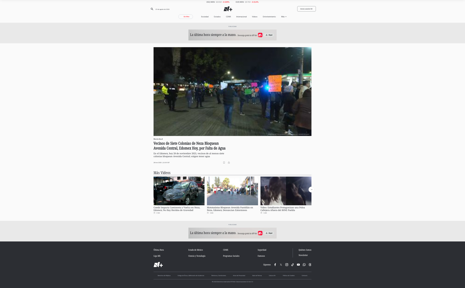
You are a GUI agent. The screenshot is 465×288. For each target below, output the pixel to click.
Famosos (261, 255)
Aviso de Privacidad (239, 276)
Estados (217, 16)
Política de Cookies (289, 276)
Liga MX (157, 255)
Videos (254, 16)
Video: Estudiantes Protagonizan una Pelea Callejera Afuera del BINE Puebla (282, 209)
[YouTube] (298, 264)
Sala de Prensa (257, 276)
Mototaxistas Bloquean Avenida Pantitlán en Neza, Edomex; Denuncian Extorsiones (230, 209)
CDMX (228, 16)
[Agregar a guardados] (224, 162)
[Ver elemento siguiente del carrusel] (311, 189)
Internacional (241, 16)
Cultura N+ (272, 276)
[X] (280, 264)
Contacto (304, 276)
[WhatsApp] (304, 264)
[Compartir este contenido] (228, 162)
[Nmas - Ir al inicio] (228, 8)
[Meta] (275, 264)
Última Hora (159, 249)
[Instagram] (286, 264)
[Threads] (310, 264)
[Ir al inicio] (158, 264)
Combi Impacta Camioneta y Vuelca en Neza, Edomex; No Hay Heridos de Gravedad (177, 209)
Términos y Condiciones (218, 276)
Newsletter (303, 255)
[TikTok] (292, 264)
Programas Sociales (231, 255)
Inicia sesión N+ (306, 9)
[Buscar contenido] (151, 9)
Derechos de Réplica (164, 276)
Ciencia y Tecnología (196, 255)
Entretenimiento (269, 16)
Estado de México (195, 249)
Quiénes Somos (305, 249)
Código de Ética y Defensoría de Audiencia (191, 276)
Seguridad (262, 249)
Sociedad (205, 16)
